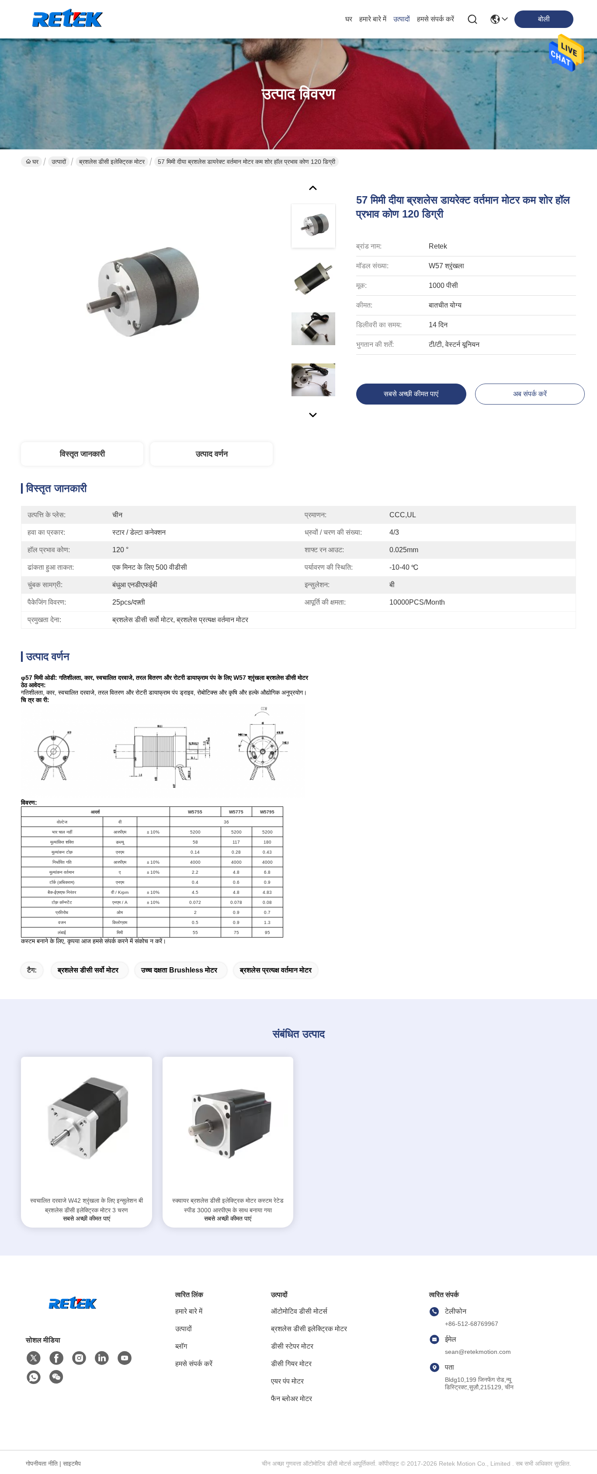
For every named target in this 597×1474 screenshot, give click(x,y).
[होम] (74, 1314)
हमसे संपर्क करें (435, 19)
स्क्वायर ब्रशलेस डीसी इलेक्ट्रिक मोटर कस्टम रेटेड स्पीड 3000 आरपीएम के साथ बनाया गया (228, 1205)
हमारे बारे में (372, 19)
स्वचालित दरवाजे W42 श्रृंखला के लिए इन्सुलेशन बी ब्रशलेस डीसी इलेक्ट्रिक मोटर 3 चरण (86, 1205)
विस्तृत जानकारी (82, 454)
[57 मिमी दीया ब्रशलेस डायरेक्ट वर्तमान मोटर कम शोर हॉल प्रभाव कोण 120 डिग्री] (137, 299)
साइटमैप (72, 1463)
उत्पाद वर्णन (212, 454)
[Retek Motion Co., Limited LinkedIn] (102, 1358)
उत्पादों (401, 19)
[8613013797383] (34, 1377)
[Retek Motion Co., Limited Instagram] (79, 1358)
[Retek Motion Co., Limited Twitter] (34, 1358)
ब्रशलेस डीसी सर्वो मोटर (88, 970)
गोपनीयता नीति (42, 1463)
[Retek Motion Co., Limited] (69, 19)
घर (348, 19)
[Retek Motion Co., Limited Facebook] (56, 1358)
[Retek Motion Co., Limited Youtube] (124, 1358)
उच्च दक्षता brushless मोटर (179, 970)
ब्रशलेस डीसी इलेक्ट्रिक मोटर (112, 161)
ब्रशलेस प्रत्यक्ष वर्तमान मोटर (276, 970)
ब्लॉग (181, 1346)
